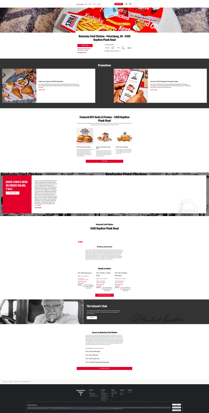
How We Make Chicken (104, 393)
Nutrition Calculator (92, 394)
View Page (80, 283)
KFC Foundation (103, 394)
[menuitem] (86, 4)
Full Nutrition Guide (92, 393)
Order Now (42, 90)
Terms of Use (51, 408)
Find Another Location (105, 295)
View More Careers (104, 368)
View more (104, 161)
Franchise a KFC (103, 397)
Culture (112, 394)
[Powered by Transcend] (29, 411)
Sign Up (92, 317)
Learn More (38, 207)
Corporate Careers (114, 393)
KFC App (121, 394)
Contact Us (121, 393)
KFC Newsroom (103, 400)
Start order (119, 4)
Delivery (130, 47)
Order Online (85, 45)
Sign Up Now (153, 90)
